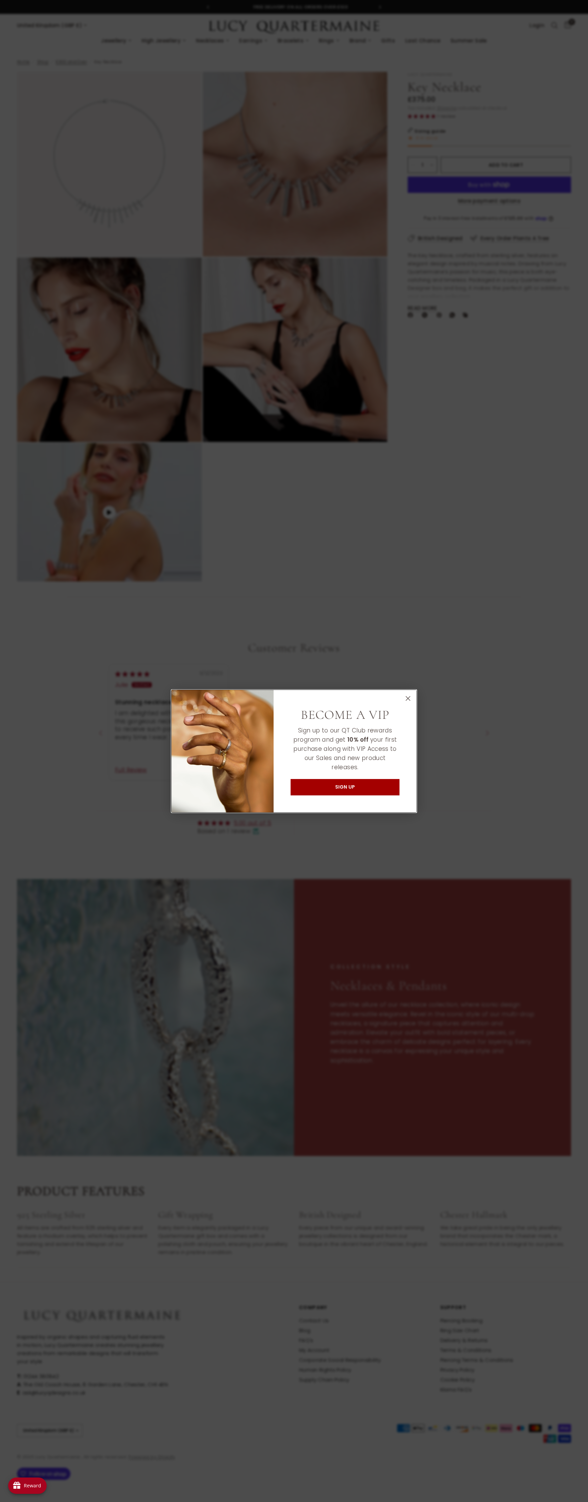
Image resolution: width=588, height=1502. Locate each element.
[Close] (408, 698)
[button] (345, 787)
